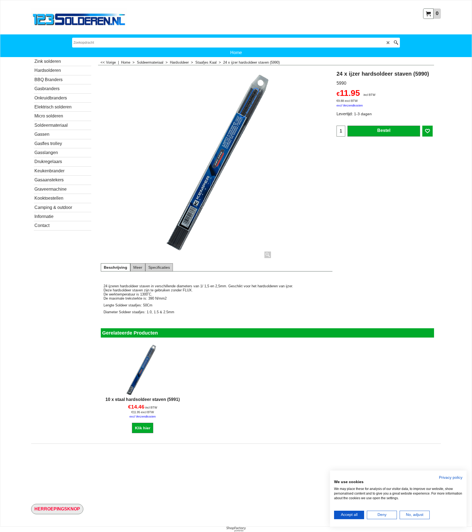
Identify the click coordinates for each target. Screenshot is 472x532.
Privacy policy (450, 477)
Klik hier (142, 428)
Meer (137, 267)
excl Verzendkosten (350, 105)
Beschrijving (115, 267)
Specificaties (159, 267)
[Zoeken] (396, 43)
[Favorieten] (427, 131)
